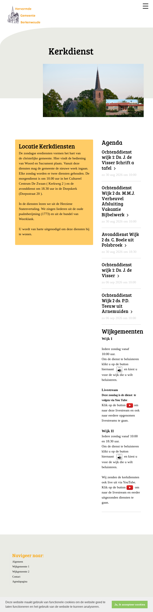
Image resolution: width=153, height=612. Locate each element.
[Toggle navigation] (145, 6)
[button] (100, 607)
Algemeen (17, 561)
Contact (16, 576)
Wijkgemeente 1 (20, 566)
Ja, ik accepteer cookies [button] (129, 604)
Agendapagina (19, 581)
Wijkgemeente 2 (20, 571)
